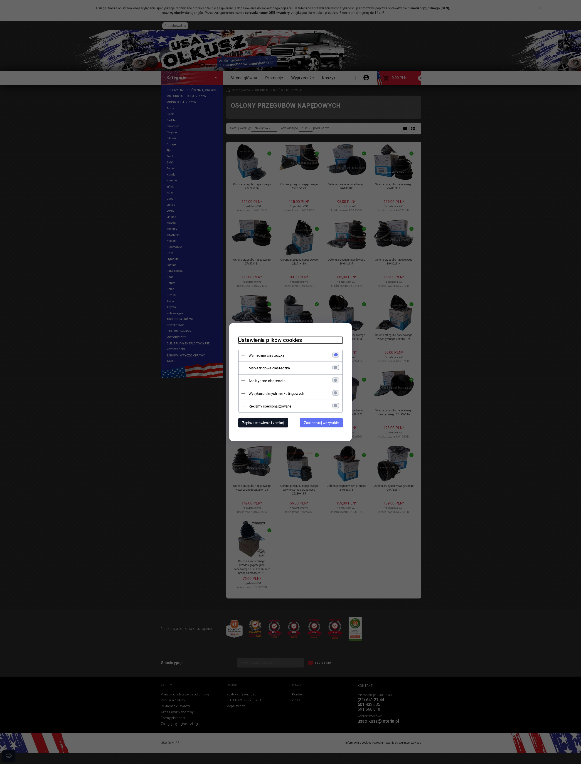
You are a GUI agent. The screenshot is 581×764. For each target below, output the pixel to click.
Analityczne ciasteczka (267, 380)
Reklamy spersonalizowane (270, 406)
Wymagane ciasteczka (266, 355)
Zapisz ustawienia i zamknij (263, 422)
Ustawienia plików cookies (270, 340)
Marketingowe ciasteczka (269, 368)
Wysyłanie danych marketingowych (276, 393)
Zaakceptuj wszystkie (321, 422)
